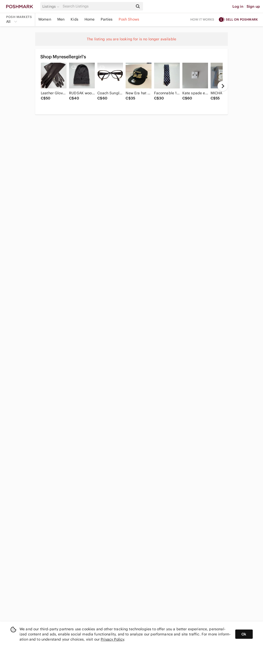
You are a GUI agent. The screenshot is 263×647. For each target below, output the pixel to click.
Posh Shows (129, 19)
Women (44, 19)
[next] (223, 86)
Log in (237, 6)
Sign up (253, 6)
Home (89, 19)
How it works (202, 19)
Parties (106, 19)
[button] (51, 6)
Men (60, 19)
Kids (74, 19)
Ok (243, 634)
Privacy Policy (112, 639)
